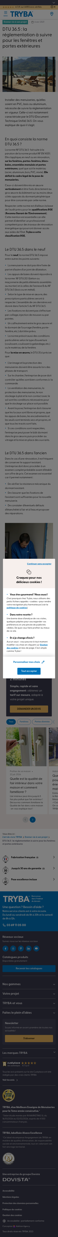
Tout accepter (29, 671)
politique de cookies (17, 608)
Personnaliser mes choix (26, 662)
